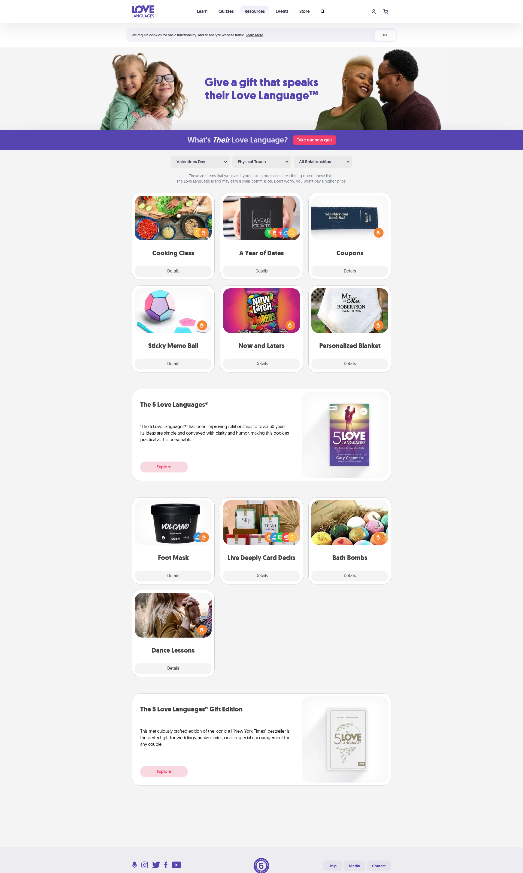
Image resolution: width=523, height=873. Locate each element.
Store (304, 11)
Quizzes (226, 11)
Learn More (254, 35)
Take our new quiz (314, 140)
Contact (379, 865)
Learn (202, 11)
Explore (164, 467)
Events (282, 11)
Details (173, 271)
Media (354, 865)
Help (333, 865)
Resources (255, 11)
